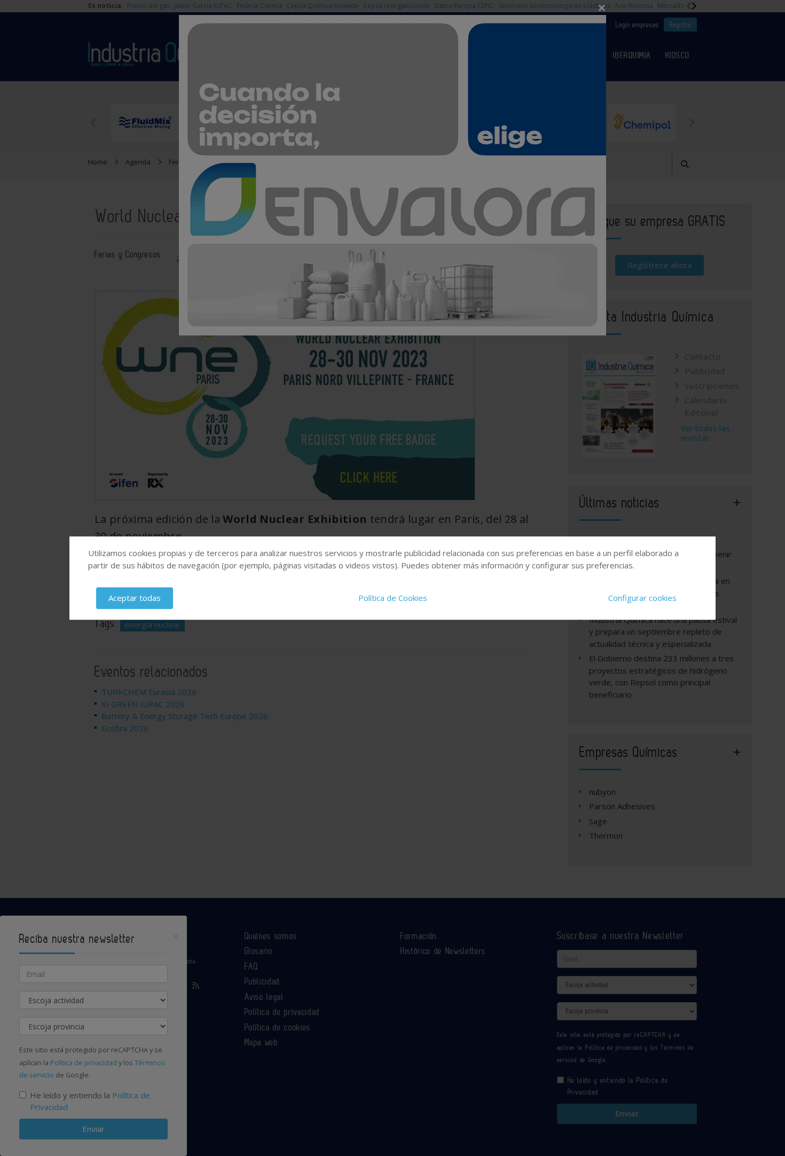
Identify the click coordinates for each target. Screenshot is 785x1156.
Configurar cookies (642, 597)
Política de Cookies (392, 597)
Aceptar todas (134, 597)
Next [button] (691, 122)
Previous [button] (93, 122)
